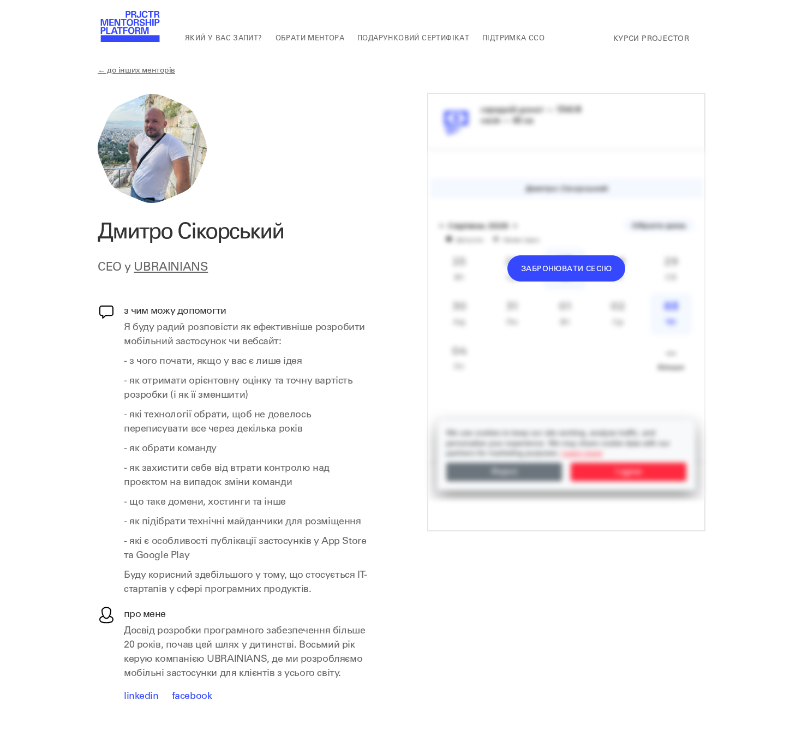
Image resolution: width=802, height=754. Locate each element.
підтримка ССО (513, 39)
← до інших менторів (136, 71)
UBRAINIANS (171, 268)
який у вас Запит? (223, 39)
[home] (129, 27)
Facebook (192, 697)
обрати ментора (310, 39)
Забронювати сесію (566, 269)
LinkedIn (141, 697)
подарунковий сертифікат (413, 39)
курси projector (651, 39)
